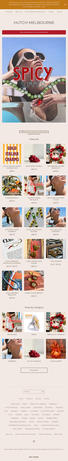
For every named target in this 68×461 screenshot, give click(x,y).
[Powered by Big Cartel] (34, 457)
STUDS (31, 422)
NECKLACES (15, 404)
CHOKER (18, 415)
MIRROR (56, 415)
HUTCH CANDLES (11, 407)
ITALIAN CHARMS (48, 429)
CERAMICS (15, 418)
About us (18, 12)
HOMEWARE (37, 407)
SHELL (36, 425)
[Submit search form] (43, 391)
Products (9, 12)
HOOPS (40, 418)
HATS (10, 415)
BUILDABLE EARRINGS (18, 422)
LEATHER (60, 411)
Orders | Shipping (45, 434)
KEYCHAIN (35, 415)
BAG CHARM (17, 429)
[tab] (24, 131)
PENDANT (59, 407)
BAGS (27, 415)
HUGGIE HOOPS (43, 422)
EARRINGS (53, 404)
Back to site (58, 434)
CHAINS (24, 418)
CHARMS (24, 411)
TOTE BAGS (46, 415)
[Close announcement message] (65, 4)
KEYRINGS (49, 407)
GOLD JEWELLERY (47, 411)
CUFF (6, 411)
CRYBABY (55, 422)
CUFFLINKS (34, 411)
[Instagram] (34, 441)
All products (34, 370)
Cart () (59, 12)
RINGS (25, 404)
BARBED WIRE (51, 418)
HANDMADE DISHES (32, 429)
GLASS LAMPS (25, 407)
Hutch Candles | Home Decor (35, 12)
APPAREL (14, 411)
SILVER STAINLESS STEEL (50, 425)
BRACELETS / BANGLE (38, 404)
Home (21, 399)
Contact (51, 12)
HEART (32, 418)
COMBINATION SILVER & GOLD (20, 425)
